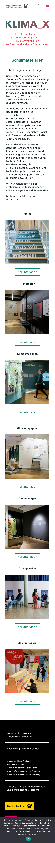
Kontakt (11, 733)
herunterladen (27, 272)
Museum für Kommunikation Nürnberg (23, 774)
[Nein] (51, 829)
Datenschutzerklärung (20, 736)
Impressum (24, 733)
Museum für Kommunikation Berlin (22, 768)
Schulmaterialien (30, 748)
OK (28, 839)
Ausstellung (13, 748)
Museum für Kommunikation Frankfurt (23, 771)
